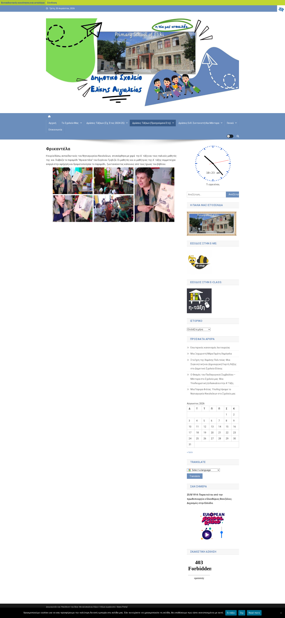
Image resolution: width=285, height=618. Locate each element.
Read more (254, 612)
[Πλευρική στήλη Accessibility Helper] (281, 9)
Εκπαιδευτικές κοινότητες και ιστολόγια (23, 2)
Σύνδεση (52, 2)
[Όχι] (281, 613)
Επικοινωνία (55, 129)
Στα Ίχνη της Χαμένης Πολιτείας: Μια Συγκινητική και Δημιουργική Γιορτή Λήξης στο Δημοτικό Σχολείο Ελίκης (213, 364)
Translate (195, 476)
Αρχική (52, 123)
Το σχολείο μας (70, 123)
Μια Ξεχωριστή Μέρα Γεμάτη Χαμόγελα (211, 353)
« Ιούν (190, 452)
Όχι (242, 612)
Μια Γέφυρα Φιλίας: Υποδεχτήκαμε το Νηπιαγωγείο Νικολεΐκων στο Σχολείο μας (213, 391)
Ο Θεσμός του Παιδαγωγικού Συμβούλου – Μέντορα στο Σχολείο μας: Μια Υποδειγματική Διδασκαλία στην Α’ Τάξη (212, 379)
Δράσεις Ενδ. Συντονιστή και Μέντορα (198, 123)
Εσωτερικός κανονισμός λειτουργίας (210, 347)
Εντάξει (231, 612)
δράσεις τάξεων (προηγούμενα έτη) (151, 123)
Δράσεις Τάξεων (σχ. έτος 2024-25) (105, 123)
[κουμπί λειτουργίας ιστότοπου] (230, 136)
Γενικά (230, 123)
